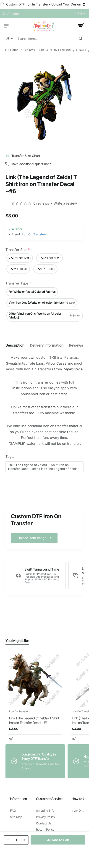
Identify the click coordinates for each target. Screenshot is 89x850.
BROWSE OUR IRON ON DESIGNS (47, 50)
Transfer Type (16, 283)
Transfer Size (16, 249)
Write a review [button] (65, 203)
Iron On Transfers (34, 234)
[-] (8, 840)
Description (14, 345)
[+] (25, 840)
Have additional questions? (31, 164)
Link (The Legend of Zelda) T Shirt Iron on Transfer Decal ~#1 (34, 720)
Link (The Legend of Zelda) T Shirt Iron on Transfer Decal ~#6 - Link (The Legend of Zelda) (43, 467)
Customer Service (49, 799)
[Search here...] (80, 38)
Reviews (76, 345)
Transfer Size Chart (25, 156)
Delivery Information (46, 345)
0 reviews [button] (41, 203)
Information (18, 799)
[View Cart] (80, 25)
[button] (58, 840)
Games (81, 50)
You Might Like (17, 640)
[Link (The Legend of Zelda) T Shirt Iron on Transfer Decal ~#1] (35, 679)
